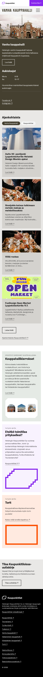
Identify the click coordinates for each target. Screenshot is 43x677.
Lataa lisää (9, 330)
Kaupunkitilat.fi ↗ (12, 463)
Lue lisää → (9, 393)
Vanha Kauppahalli (11, 123)
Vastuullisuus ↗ (8, 650)
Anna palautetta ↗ (9, 654)
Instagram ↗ (7, 103)
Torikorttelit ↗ (7, 625)
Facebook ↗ (7, 100)
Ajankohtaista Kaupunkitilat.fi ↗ (15, 338)
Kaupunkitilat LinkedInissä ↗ (13, 612)
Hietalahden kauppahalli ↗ (12, 640)
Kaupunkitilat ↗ (8, 618)
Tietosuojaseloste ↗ (9, 658)
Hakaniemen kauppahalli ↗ (12, 637)
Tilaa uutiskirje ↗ (11, 584)
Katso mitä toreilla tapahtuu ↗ (17, 519)
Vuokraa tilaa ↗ (36, 4)
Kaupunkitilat (28, 123)
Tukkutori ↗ (6, 629)
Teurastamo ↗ (7, 621)
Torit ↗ (5, 644)
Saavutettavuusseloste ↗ (11, 661)
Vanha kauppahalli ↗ (10, 633)
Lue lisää (8, 62)
